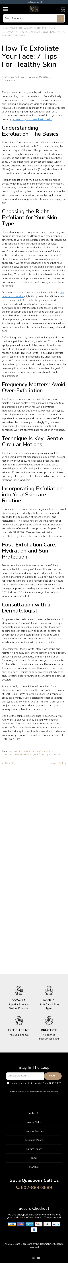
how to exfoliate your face (29, 754)
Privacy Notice (34, 1122)
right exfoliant (53, 754)
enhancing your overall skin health (32, 119)
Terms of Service (34, 1131)
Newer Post (56, 763)
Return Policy (34, 1149)
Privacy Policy (34, 1086)
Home (5, 28)
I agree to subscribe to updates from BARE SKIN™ (35, 1085)
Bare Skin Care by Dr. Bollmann (33, 1244)
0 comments (8, 80)
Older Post (11, 763)
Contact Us (34, 1113)
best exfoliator (17, 751)
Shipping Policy (34, 1140)
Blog (34, 1158)
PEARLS (34, 1167)
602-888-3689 (36, 1187)
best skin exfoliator (37, 751)
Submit (53, 1076)
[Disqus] (34, 816)
